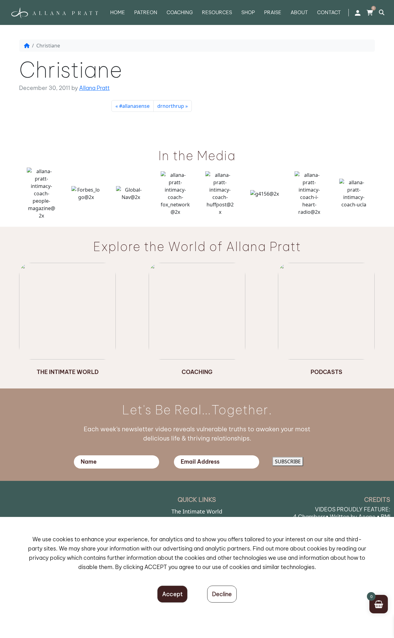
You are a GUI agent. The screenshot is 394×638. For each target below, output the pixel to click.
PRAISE (272, 12)
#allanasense (134, 106)
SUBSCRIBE (288, 461)
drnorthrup (170, 106)
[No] (222, 594)
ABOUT (299, 12)
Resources (217, 12)
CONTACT (329, 12)
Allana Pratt (94, 87)
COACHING (180, 12)
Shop (248, 12)
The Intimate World (196, 511)
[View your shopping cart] (370, 12)
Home (117, 12)
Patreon (145, 12)
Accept (172, 594)
